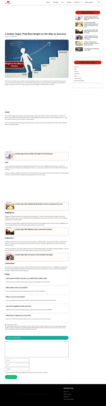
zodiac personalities (25, 329)
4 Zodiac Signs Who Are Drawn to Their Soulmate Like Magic (34, 254)
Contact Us (66, 396)
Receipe (69, 2)
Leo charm (11, 327)
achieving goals (10, 326)
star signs (55, 327)
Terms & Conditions (69, 399)
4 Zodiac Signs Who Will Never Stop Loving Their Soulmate (33, 229)
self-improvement (49, 327)
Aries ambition (17, 326)
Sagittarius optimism (39, 327)
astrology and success (26, 326)
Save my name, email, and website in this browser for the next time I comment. (27, 372)
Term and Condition (79, 80)
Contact (76, 71)
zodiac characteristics (10, 329)
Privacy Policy (89, 2)
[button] (98, 2)
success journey (61, 327)
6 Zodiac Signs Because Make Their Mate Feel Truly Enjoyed (34, 153)
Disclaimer (77, 73)
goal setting (58, 326)
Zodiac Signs (14, 324)
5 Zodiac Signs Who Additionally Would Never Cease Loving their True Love (39, 204)
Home (48, 2)
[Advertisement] (36, 18)
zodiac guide (18, 329)
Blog (75, 69)
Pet (62, 2)
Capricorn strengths (43, 326)
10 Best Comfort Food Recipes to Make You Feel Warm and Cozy (91, 43)
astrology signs (35, 326)
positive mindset (31, 327)
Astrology (55, 2)
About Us (77, 2)
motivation (17, 327)
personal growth (23, 327)
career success (51, 326)
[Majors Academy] (8, 2)
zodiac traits (33, 329)
